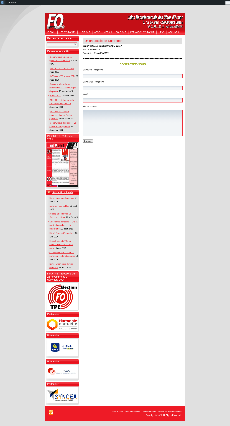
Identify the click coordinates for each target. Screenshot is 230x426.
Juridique (84, 32)
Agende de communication (169, 412)
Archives (173, 32)
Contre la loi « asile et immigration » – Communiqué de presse (62, 88)
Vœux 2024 (55, 96)
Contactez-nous (149, 412)
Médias (108, 32)
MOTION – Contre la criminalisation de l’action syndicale (60, 115)
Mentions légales (132, 412)
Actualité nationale (62, 192)
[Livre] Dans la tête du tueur (62, 233)
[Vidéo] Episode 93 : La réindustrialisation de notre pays (61, 244)
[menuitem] (2, 2)
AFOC (97, 32)
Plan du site (117, 412)
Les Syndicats (67, 32)
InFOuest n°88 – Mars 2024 (62, 76)
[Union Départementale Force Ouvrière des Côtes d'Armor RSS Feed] (51, 412)
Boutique (121, 32)
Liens (161, 32)
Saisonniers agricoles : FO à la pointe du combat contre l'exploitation (63, 225)
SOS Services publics (59, 206)
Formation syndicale (142, 32)
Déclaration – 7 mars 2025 (62, 68)
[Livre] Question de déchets (61, 198)
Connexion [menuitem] (12, 2)
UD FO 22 (51, 32)
